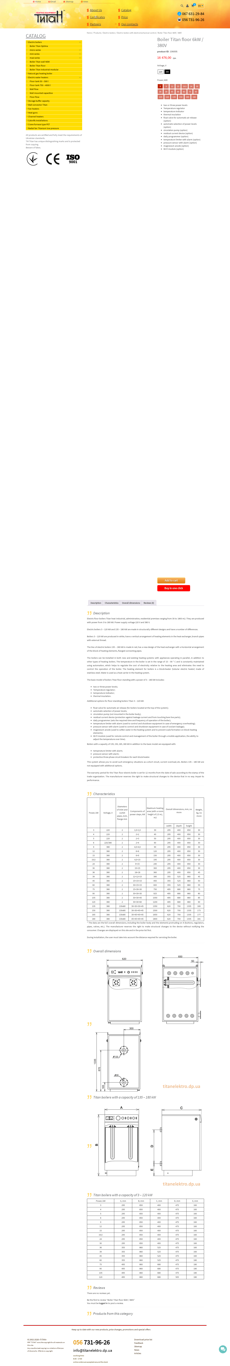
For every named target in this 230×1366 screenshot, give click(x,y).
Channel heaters (35, 116)
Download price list (143, 1339)
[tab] (96, 603)
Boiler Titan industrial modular (44, 69)
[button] (182, 5)
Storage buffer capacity (39, 100)
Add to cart (171, 580)
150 (180, 97)
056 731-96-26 (193, 19)
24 (191, 86)
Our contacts (129, 24)
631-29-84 (193, 13)
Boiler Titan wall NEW (40, 61)
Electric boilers (35, 42)
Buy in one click (173, 588)
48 (178, 91)
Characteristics (111, 602)
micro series (35, 50)
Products (97, 32)
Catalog (126, 10)
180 (194, 97)
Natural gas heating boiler (40, 73)
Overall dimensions (131, 602)
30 (197, 86)
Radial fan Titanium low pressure (43, 128)
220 (160, 71)
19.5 (185, 86)
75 (190, 91)
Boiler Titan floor (38, 65)
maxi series (35, 57)
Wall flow (34, 89)
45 (172, 91)
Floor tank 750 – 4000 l (40, 85)
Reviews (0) (149, 602)
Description (96, 602)
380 (167, 71)
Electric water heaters (38, 77)
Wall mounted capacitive (41, 93)
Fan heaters (33, 108)
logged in (103, 1303)
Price (124, 17)
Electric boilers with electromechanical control (136, 32)
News (136, 1349)
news (85, 1)
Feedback (138, 1343)
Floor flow (34, 97)
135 (174, 97)
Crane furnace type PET (39, 124)
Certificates (97, 17)
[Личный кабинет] (187, 5)
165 (187, 97)
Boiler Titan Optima (39, 46)
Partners (95, 24)
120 (167, 97)
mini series (35, 53)
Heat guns (33, 112)
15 (178, 86)
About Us (96, 10)
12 (172, 86)
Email (53, 1)
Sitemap (69, 1)
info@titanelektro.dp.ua (92, 1350)
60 (184, 91)
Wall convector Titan (37, 104)
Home (38, 1)
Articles (137, 1353)
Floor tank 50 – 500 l (39, 81)
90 (196, 91)
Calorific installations (38, 120)
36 (160, 91)
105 (160, 97)
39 (166, 91)
